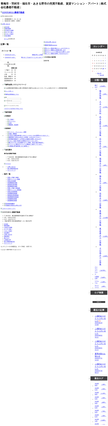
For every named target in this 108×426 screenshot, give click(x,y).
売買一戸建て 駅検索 (13, 188)
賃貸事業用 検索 (12, 186)
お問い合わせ (11, 167)
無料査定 (6, 236)
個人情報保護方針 (12, 168)
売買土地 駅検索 (12, 191)
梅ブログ (6, 238)
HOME (6, 224)
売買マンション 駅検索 (14, 190)
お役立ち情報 (8, 227)
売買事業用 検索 (12, 182)
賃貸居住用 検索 (12, 184)
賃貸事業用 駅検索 (13, 197)
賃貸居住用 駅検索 (13, 195)
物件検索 (6, 225)
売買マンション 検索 (13, 179)
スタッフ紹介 (8, 231)
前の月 (99, 73)
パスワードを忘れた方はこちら (13, 108)
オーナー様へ (8, 229)
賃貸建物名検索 (12, 200)
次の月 (102, 75)
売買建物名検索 (12, 198)
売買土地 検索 (11, 181)
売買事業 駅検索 (12, 193)
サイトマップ (11, 170)
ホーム (6, 39)
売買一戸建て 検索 (13, 177)
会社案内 (6, 232)
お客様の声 (7, 240)
